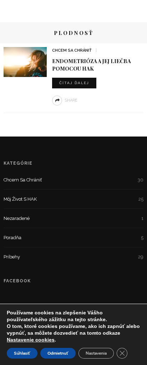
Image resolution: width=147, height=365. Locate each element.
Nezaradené (73, 218)
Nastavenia (96, 353)
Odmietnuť (58, 353)
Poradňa (73, 237)
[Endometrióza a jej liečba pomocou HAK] (25, 61)
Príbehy (73, 256)
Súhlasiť (22, 353)
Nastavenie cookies (31, 340)
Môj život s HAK (73, 199)
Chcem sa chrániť (72, 50)
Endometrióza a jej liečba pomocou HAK (91, 64)
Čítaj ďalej (74, 83)
